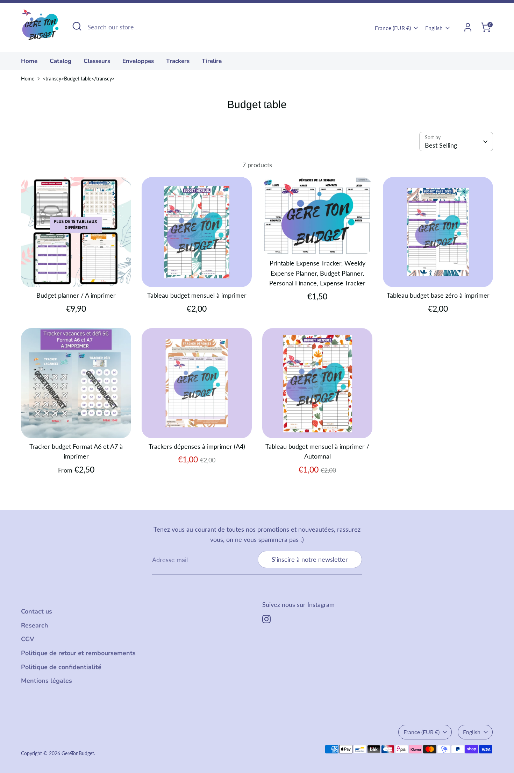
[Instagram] (266, 619)
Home (27, 78)
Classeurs (97, 61)
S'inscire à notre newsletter (310, 559)
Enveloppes (138, 61)
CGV (27, 639)
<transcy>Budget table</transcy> (79, 78)
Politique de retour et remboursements (78, 653)
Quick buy (77, 275)
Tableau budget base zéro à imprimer (438, 295)
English (434, 27)
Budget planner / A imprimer (76, 295)
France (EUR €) (393, 27)
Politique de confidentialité (61, 667)
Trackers (178, 61)
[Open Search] (77, 26)
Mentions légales (46, 680)
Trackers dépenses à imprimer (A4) (197, 446)
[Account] (468, 27)
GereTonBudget (78, 753)
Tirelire (212, 61)
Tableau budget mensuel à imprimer (197, 295)
